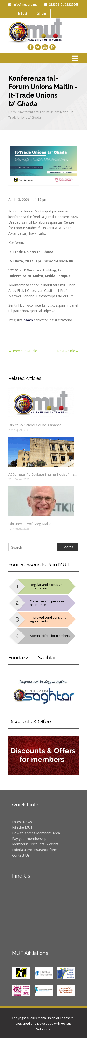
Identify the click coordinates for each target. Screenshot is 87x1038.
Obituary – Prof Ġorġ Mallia (29, 524)
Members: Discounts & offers (35, 844)
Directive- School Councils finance (34, 425)
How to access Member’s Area (36, 833)
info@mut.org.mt (24, 4)
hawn (28, 320)
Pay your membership (29, 838)
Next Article (68, 350)
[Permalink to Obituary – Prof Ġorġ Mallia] (43, 501)
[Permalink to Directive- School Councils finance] (43, 402)
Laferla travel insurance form (34, 849)
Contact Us (20, 855)
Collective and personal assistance (47, 603)
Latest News (22, 822)
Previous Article (22, 350)
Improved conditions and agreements (48, 619)
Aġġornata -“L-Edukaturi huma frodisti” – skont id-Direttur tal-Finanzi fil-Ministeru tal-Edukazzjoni (43, 474)
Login (24, 13)
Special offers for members (50, 635)
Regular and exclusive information (46, 586)
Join (43, 13)
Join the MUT (22, 827)
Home (12, 112)
